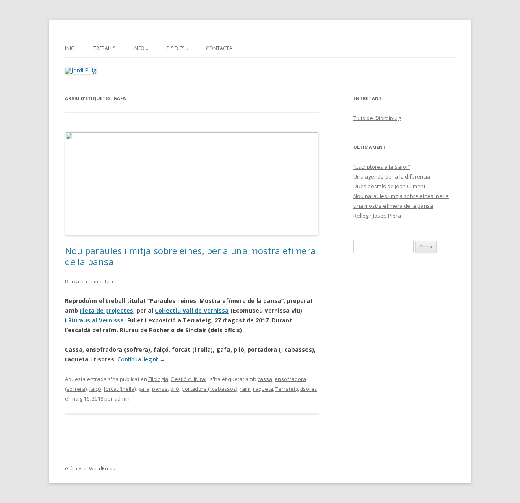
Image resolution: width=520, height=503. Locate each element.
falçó (95, 388)
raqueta (263, 388)
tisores (308, 388)
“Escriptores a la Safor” (381, 166)
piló (174, 388)
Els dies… (177, 48)
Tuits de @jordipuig (377, 118)
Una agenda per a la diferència (391, 176)
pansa (160, 388)
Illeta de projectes (106, 310)
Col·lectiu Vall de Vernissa (192, 310)
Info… (140, 48)
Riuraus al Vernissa (96, 320)
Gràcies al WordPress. (90, 468)
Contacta (219, 48)
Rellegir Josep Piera (377, 215)
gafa (144, 388)
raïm (245, 388)
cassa (265, 379)
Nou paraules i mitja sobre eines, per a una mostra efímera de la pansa (190, 255)
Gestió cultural (188, 379)
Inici (70, 48)
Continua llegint (141, 359)
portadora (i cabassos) (209, 388)
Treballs (104, 48)
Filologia (158, 379)
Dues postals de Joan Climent (389, 186)
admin (122, 398)
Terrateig (286, 388)
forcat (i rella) (120, 388)
